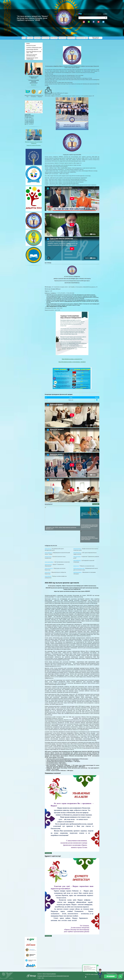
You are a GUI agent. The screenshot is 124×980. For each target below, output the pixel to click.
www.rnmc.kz (48, 548)
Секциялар (37, 37)
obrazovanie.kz (48, 564)
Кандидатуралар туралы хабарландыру (32, 58)
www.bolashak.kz (77, 572)
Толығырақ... (96, 504)
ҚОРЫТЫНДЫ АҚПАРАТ (32, 49)
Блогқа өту (33, 84)
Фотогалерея (45, 37)
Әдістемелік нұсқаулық (95, 38)
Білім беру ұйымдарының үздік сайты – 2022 (33, 52)
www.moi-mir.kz (77, 556)
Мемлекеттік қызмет (31, 45)
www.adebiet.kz (77, 560)
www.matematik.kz (49, 562)
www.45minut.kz (77, 552)
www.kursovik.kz (77, 548)
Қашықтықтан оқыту (82, 37)
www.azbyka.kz (48, 552)
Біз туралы (30, 37)
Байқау (28, 43)
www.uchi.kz (48, 572)
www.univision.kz (49, 568)
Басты (24, 37)
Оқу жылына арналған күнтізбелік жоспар (31, 55)
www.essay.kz (48, 576)
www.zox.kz (76, 565)
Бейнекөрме (54, 37)
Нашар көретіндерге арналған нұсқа (92, 14)
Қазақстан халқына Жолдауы (34, 145)
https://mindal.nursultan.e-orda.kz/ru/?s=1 (72, 359)
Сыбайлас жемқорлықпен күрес (34, 47)
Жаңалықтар (62, 37)
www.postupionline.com (78, 568)
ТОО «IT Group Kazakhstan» (49, 973)
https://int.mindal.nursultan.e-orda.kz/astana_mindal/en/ (72, 361)
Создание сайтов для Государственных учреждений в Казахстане (53, 976)
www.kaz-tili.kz (48, 556)
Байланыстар (71, 37)
